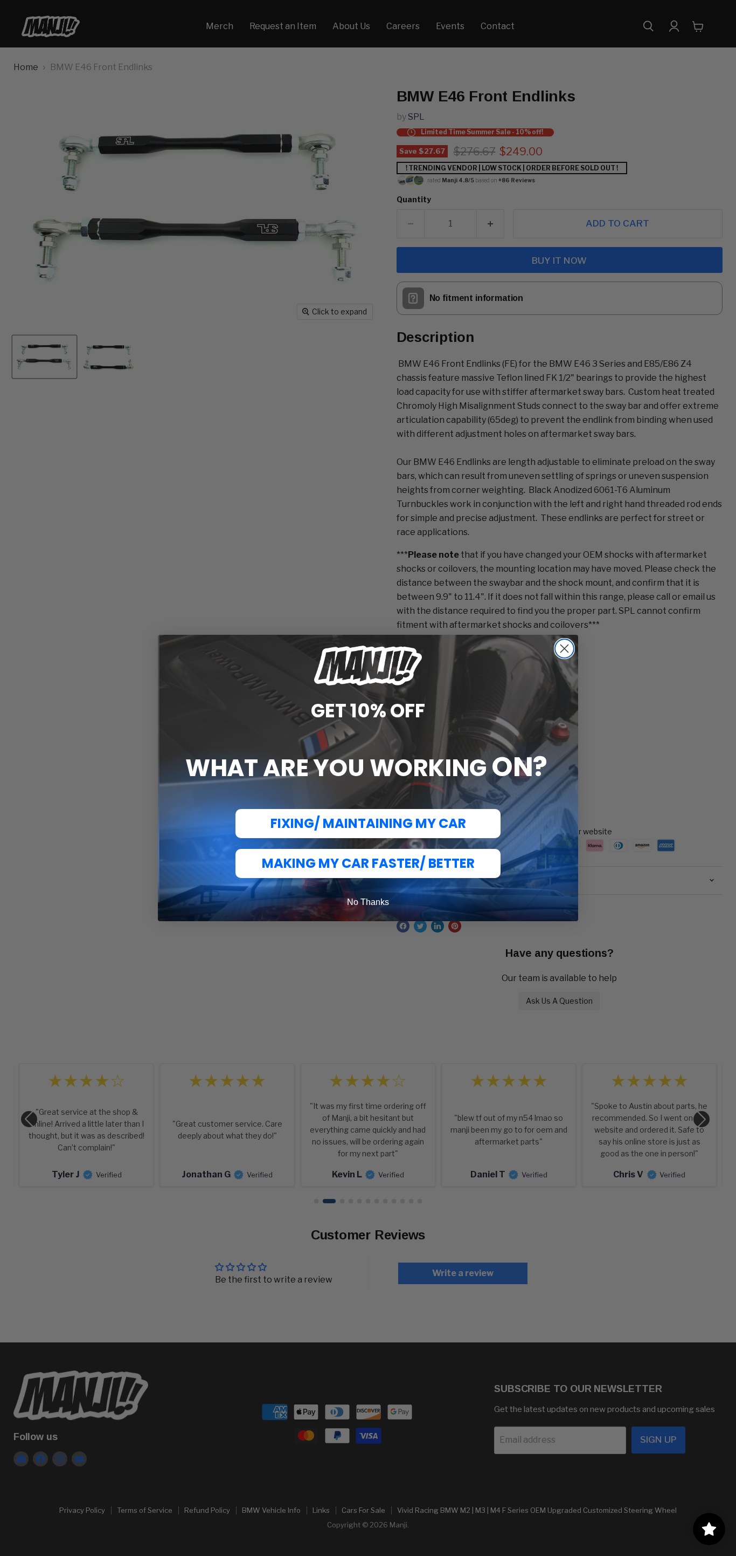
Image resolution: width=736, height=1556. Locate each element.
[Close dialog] (564, 648)
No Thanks (368, 902)
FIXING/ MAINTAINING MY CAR (368, 823)
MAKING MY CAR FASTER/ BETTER (368, 863)
